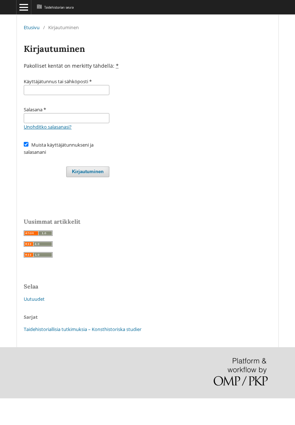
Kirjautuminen (88, 171)
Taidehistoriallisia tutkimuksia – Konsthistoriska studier (82, 329)
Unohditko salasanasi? (48, 127)
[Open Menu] (24, 7)
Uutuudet (34, 299)
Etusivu (32, 27)
